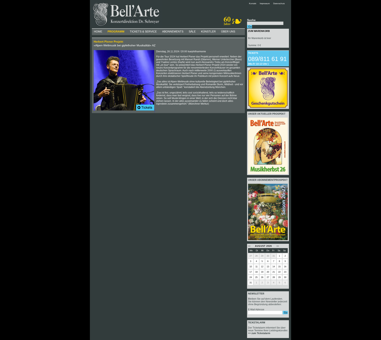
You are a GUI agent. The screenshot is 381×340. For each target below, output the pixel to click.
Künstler (208, 31)
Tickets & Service (143, 31)
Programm (116, 31)
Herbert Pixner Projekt (108, 41)
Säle (192, 31)
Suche (251, 20)
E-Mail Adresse (256, 309)
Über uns (228, 31)
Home (98, 31)
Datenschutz (279, 3)
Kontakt (254, 3)
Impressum (265, 3)
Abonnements (172, 31)
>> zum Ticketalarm (259, 333)
